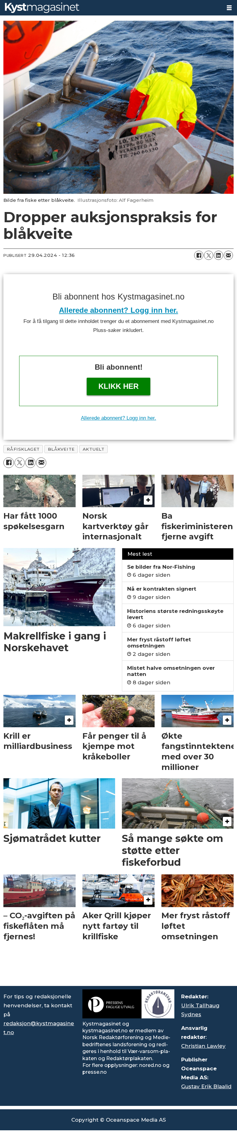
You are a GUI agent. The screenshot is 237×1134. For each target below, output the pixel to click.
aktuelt (94, 449)
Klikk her (118, 386)
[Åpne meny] (229, 8)
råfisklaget (23, 449)
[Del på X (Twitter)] (208, 255)
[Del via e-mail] (228, 255)
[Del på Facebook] (198, 255)
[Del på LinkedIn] (218, 255)
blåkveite (61, 449)
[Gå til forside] (111, 7)
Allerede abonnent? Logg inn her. (118, 310)
